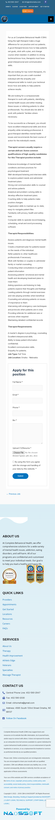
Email (16, 395)
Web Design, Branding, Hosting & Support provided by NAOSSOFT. (27, 797)
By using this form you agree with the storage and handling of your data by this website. (26, 465)
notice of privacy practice (21, 787)
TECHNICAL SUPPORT (24, 800)
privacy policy (27, 781)
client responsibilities (34, 784)
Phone (16, 407)
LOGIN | (6, 804)
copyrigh (19, 781)
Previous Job (13, 494)
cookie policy (37, 781)
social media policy (19, 784)
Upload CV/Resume (22, 448)
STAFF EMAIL (39, 800)
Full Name (18, 382)
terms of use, (10, 781)
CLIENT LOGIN (10, 800)
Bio (15, 420)
